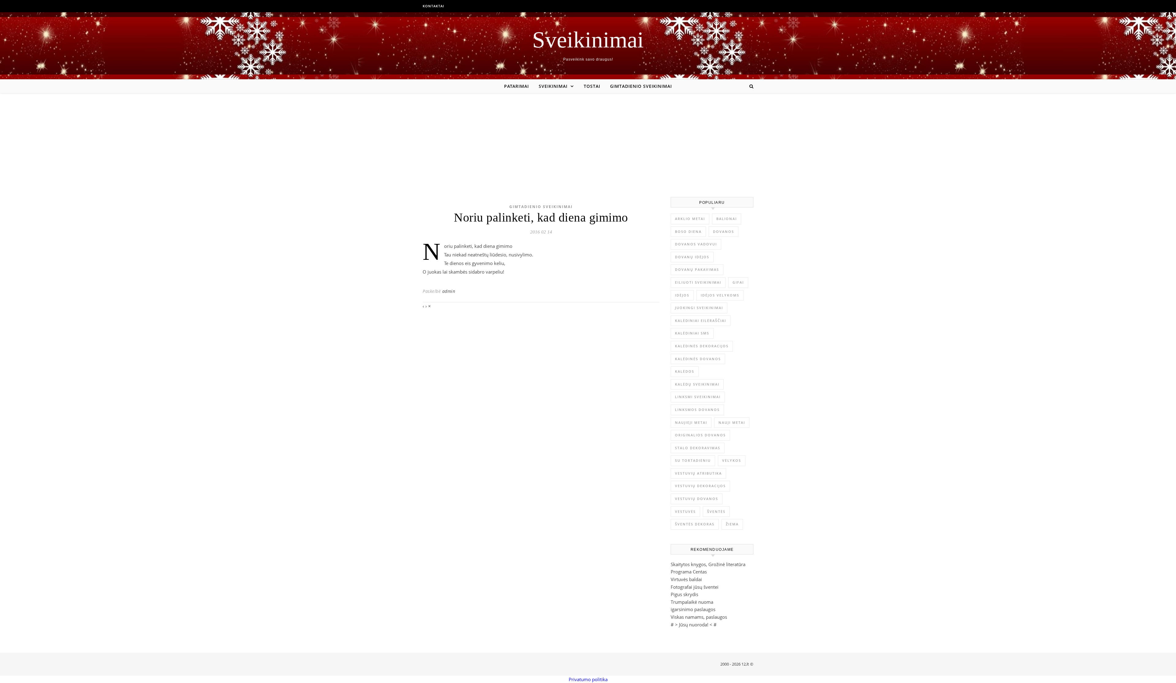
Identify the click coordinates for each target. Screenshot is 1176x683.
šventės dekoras (694, 524)
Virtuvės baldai (686, 579)
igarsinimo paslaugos (693, 609)
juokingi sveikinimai (699, 307)
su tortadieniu (693, 460)
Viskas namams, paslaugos (699, 617)
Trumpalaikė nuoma (692, 602)
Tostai (592, 86)
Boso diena (688, 231)
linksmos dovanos (697, 409)
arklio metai (690, 218)
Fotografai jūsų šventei (694, 587)
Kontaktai (433, 6)
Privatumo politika (588, 679)
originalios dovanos (700, 435)
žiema (732, 524)
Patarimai (516, 86)
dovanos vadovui (696, 244)
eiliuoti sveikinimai (698, 282)
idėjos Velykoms (720, 295)
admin (448, 291)
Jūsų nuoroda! (693, 624)
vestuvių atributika (698, 473)
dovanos (723, 231)
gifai (738, 282)
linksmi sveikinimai (698, 396)
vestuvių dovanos (696, 498)
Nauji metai (731, 422)
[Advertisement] (588, 139)
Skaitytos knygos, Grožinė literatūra (708, 564)
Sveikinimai (588, 39)
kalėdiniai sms (692, 333)
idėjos (682, 295)
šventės (716, 511)
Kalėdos (684, 371)
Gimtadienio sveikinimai (641, 86)
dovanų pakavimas (697, 269)
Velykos (731, 460)
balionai (726, 218)
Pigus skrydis (684, 594)
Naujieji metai (691, 422)
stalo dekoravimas (697, 448)
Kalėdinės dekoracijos (702, 346)
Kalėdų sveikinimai (697, 384)
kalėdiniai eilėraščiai (700, 320)
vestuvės (685, 511)
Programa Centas (689, 572)
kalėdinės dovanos (698, 358)
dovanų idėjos (692, 257)
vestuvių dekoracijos (700, 485)
